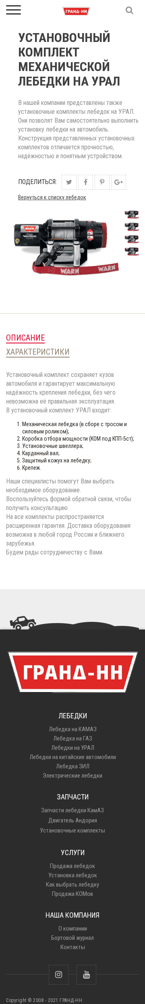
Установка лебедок (72, 875)
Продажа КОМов (72, 893)
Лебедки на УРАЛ (72, 747)
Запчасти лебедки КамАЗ (72, 810)
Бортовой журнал (72, 937)
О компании (72, 928)
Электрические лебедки (72, 775)
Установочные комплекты (72, 830)
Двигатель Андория (72, 820)
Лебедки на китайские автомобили (72, 757)
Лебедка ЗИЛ (72, 766)
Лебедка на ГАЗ (72, 738)
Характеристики (38, 352)
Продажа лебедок (72, 866)
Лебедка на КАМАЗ (73, 729)
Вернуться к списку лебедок (52, 197)
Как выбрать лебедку (72, 884)
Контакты (72, 947)
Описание (25, 338)
